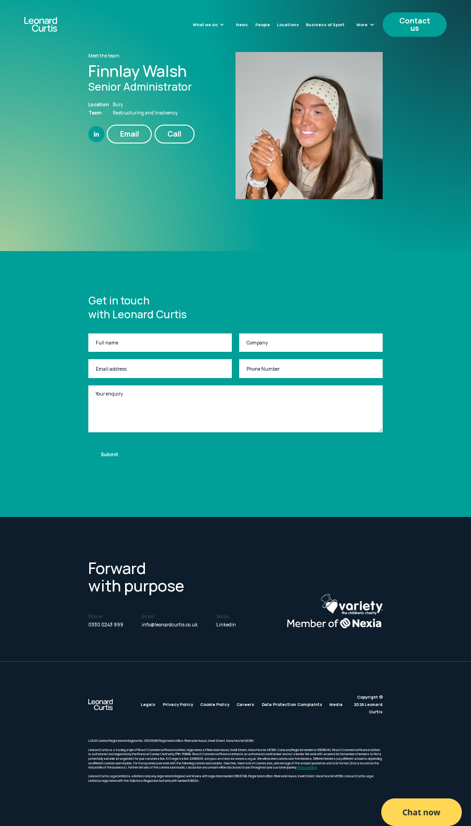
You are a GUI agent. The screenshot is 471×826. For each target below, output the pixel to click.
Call (174, 134)
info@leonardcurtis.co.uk (170, 624)
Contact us (414, 24)
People (262, 25)
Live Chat (421, 812)
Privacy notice (306, 767)
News (242, 25)
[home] (56, 24)
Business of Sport (325, 25)
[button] (208, 24)
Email (129, 134)
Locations (288, 25)
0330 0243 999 (105, 624)
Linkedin (226, 624)
